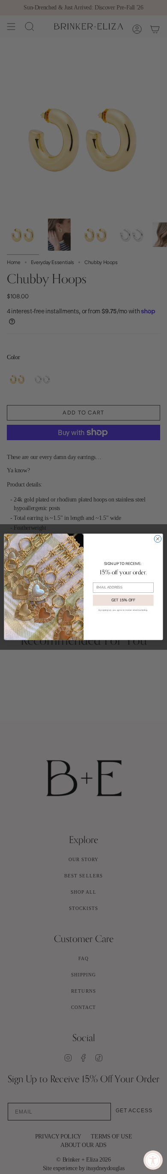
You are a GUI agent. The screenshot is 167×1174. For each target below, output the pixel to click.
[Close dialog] (157, 539)
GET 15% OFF (123, 600)
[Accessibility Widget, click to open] (153, 1160)
